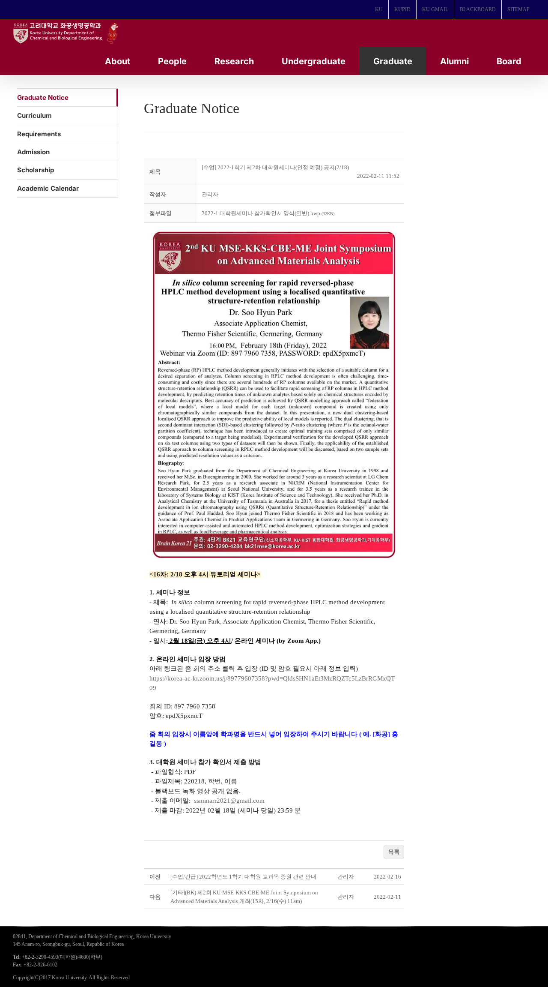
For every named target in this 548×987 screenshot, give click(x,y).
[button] (210, 194)
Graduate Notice (42, 97)
